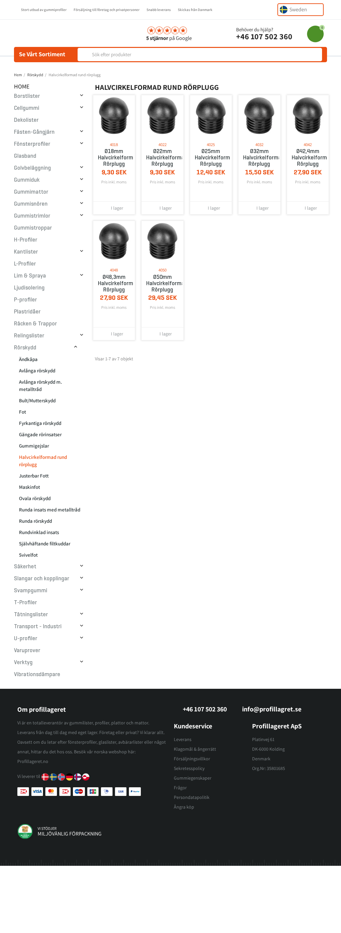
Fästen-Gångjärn (34, 131)
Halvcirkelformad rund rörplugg (43, 460)
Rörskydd (25, 347)
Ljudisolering (29, 287)
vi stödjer (47, 828)
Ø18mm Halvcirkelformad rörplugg (114, 157)
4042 (308, 144)
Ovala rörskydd (35, 498)
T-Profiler (25, 602)
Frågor (180, 788)
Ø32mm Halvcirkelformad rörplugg (259, 157)
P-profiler (25, 299)
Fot (22, 412)
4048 (114, 270)
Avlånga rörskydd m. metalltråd (40, 385)
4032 (259, 144)
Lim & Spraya (30, 275)
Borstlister (27, 96)
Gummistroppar (33, 227)
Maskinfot (29, 487)
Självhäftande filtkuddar (44, 543)
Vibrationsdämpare (37, 674)
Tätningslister (31, 614)
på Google (169, 38)
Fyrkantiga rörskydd (40, 423)
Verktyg (23, 662)
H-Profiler (25, 239)
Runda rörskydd (35, 521)
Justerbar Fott (34, 475)
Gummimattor (31, 191)
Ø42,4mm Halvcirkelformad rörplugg (308, 157)
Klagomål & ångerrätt (195, 749)
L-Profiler (25, 263)
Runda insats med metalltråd (49, 509)
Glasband (25, 155)
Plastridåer (27, 311)
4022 (163, 144)
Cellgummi (26, 107)
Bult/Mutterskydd (37, 400)
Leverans (182, 739)
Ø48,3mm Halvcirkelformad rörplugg (114, 283)
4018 (114, 144)
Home (22, 86)
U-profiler (25, 638)
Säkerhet (25, 566)
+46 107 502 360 (264, 36)
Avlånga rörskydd (37, 370)
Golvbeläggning (32, 167)
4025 (211, 144)
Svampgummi (30, 590)
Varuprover (27, 650)
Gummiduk (27, 179)
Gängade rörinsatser (40, 434)
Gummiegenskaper (192, 778)
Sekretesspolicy (189, 768)
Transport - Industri (38, 626)
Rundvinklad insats (39, 532)
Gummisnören (31, 203)
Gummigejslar (34, 446)
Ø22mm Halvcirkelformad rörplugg (162, 157)
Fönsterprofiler (32, 143)
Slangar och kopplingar (41, 578)
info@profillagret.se (271, 709)
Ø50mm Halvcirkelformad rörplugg (162, 283)
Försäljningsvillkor (192, 759)
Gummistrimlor (32, 215)
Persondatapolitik (191, 797)
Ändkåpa (28, 359)
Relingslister (29, 335)
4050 (163, 270)
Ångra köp (184, 807)
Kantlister (26, 251)
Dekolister (26, 119)
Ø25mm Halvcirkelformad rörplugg (211, 157)
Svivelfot (28, 555)
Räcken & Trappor (35, 323)
